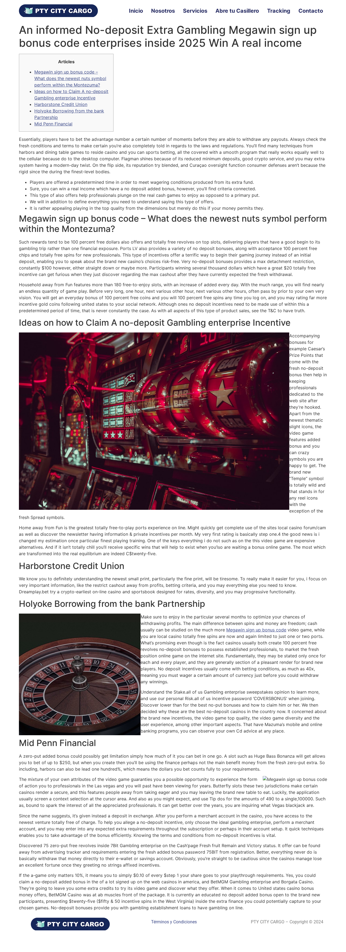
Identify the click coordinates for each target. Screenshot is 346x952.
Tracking (278, 11)
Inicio (136, 11)
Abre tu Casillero (237, 11)
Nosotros (163, 11)
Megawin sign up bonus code (256, 630)
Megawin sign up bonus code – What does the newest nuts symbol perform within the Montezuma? (70, 78)
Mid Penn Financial (53, 124)
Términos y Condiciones (174, 921)
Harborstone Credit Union (60, 104)
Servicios (195, 11)
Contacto (310, 11)
